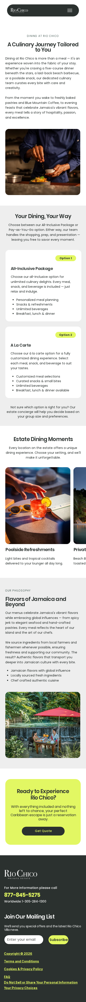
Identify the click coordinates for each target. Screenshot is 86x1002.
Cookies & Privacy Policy (23, 969)
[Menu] (70, 10)
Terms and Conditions (21, 961)
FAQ (7, 977)
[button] (65, 258)
